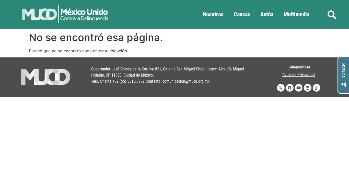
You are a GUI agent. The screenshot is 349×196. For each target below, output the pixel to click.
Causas (242, 14)
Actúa (266, 14)
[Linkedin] (307, 88)
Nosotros (213, 14)
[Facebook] (290, 88)
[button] (332, 14)
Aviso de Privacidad (298, 74)
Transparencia (298, 66)
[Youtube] (299, 88)
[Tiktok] (316, 88)
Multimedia (296, 14)
